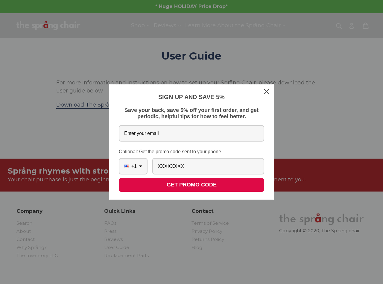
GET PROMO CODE (192, 185)
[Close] (266, 91)
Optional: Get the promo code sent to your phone (170, 151)
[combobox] (133, 166)
